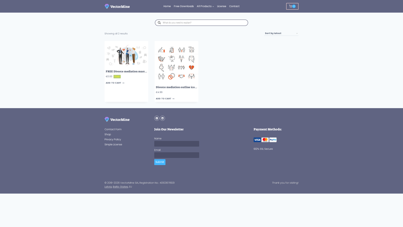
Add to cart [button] (113, 83)
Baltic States (120, 187)
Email (157, 150)
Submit (160, 162)
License (221, 6)
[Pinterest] (156, 118)
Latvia (108, 187)
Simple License (113, 144)
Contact (234, 6)
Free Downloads (184, 6)
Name (158, 138)
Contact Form (113, 129)
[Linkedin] (162, 118)
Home (167, 6)
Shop (108, 134)
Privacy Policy (113, 139)
